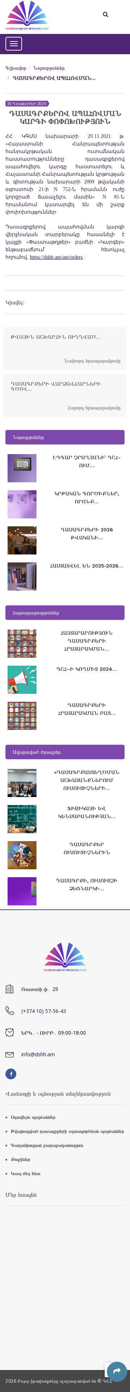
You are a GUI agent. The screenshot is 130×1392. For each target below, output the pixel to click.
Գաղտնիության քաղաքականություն (47, 1145)
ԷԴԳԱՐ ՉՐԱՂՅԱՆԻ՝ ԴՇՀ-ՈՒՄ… (87, 461)
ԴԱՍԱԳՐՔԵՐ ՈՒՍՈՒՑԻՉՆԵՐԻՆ (87, 848)
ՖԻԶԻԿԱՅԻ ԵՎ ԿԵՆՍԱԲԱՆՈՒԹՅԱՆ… (87, 812)
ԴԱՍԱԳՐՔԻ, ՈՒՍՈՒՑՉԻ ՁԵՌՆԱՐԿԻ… (86, 884)
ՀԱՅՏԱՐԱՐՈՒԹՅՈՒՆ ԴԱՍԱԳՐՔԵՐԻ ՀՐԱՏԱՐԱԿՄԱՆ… (87, 641)
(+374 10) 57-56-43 (43, 1011)
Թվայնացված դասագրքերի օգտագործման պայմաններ (67, 1131)
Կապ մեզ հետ (25, 1173)
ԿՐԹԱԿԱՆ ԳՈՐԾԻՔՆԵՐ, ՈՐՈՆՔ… (87, 497)
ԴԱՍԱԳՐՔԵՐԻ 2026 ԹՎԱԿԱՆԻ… (87, 533)
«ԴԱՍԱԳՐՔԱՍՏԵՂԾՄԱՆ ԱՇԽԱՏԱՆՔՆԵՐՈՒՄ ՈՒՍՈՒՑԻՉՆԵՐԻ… (87, 780)
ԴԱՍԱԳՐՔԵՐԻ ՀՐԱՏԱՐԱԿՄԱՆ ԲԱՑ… (87, 709)
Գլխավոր (15, 67)
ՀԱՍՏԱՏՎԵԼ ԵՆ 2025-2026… (86, 566)
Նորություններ (49, 67)
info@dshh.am (38, 1054)
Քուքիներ (20, 1159)
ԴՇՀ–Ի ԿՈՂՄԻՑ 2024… (86, 669)
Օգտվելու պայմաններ (33, 1117)
